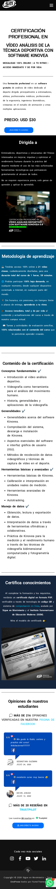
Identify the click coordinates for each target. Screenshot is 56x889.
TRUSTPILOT (28, 809)
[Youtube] (28, 858)
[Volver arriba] (28, 871)
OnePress (15, 882)
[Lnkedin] (44, 858)
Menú (51, 5)
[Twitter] (36, 858)
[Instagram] (12, 858)
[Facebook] (20, 858)
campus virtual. (18, 319)
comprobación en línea (27, 606)
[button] (49, 882)
